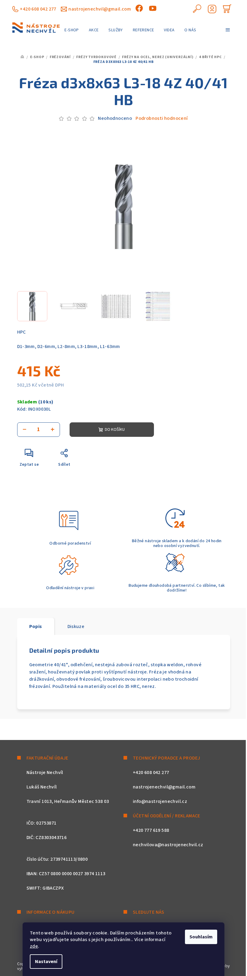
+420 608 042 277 (38, 9)
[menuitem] (71, 30)
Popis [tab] (35, 626)
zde (34, 946)
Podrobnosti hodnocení (162, 118)
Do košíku (115, 430)
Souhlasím (201, 937)
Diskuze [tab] (76, 626)
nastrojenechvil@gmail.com (99, 9)
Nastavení (46, 961)
